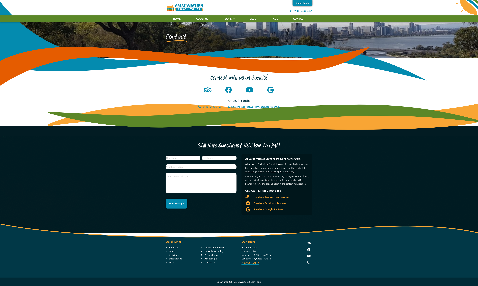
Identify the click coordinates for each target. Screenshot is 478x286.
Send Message (176, 203)
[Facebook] (309, 249)
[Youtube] (309, 256)
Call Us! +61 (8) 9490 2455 (263, 191)
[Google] (309, 262)
